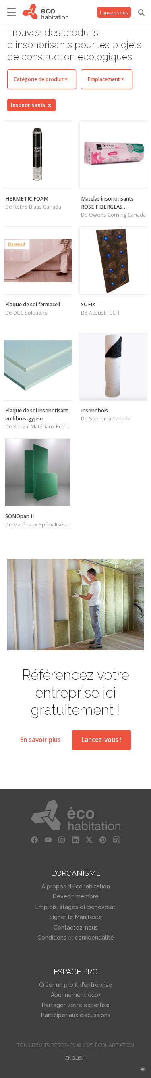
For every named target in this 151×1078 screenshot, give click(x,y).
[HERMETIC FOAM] (38, 154)
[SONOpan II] (38, 472)
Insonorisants (28, 105)
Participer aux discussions (75, 1015)
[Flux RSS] (116, 840)
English (75, 1058)
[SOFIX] (113, 260)
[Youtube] (48, 840)
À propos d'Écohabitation (75, 886)
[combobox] (41, 79)
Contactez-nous (76, 927)
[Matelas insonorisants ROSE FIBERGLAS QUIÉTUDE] (113, 154)
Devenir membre (76, 896)
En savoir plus (40, 739)
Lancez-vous (114, 12)
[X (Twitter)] (89, 840)
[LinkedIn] (75, 840)
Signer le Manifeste (75, 917)
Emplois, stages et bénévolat (75, 907)
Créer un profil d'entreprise (75, 985)
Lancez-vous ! (101, 739)
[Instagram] (62, 840)
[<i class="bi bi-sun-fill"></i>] (142, 1069)
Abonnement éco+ (76, 995)
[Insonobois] (113, 366)
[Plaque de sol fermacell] (38, 260)
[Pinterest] (103, 840)
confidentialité (94, 937)
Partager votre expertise (76, 1005)
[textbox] (42, 79)
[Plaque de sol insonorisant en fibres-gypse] (38, 366)
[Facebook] (34, 840)
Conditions (51, 937)
